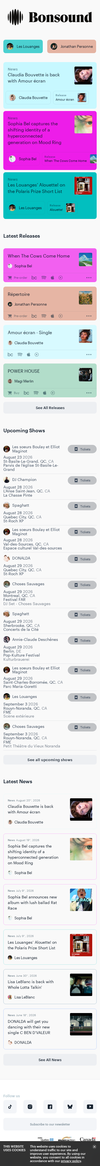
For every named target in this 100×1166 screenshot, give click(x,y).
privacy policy (71, 1161)
